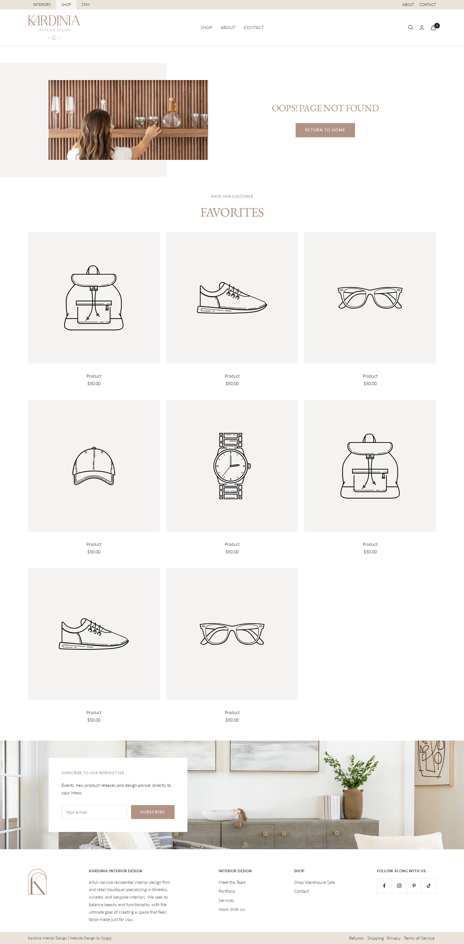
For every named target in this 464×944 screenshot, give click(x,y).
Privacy (394, 938)
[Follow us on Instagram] (399, 885)
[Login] (421, 27)
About (408, 4)
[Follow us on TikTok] (428, 885)
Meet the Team (232, 882)
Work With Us (232, 909)
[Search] (410, 27)
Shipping (375, 938)
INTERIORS (42, 4)
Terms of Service (419, 938)
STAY (86, 4)
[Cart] (433, 27)
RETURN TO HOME (325, 130)
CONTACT (254, 27)
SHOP (66, 4)
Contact (427, 4)
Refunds (356, 938)
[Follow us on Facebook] (384, 885)
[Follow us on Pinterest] (414, 885)
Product (93, 375)
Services (226, 900)
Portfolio (227, 890)
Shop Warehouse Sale (314, 882)
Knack (107, 938)
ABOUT (228, 27)
